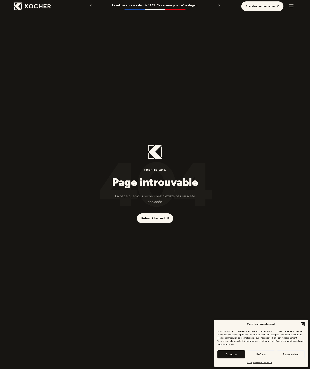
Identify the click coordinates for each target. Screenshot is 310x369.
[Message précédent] (90, 5)
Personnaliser (291, 354)
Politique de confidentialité (259, 362)
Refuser (261, 354)
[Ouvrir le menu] (291, 6)
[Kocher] (32, 6)
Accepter (231, 354)
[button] (303, 324)
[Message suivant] (219, 5)
